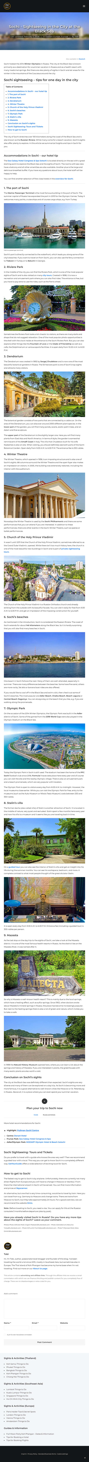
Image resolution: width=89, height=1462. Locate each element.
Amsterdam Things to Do (18, 1421)
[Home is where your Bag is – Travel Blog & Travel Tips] (44, 6)
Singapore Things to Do (17, 1396)
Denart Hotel (20, 1136)
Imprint (24, 1454)
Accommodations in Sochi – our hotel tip (27, 91)
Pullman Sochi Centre (28, 1130)
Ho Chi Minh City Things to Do (20, 1399)
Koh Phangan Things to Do (18, 1373)
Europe (64, 37)
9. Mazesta (13, 120)
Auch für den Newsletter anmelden (19, 1335)
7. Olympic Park (15, 114)
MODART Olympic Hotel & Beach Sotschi (45, 1142)
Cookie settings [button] (62, 1454)
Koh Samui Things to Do (17, 1364)
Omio (29, 1203)
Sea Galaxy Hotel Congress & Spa (35, 1139)
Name (7, 1323)
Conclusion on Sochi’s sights (21, 123)
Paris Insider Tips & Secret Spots (20, 1412)
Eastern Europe (53, 37)
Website (64, 1323)
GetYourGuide (15, 1164)
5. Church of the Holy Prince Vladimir (25, 107)
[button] (84, 6)
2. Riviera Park (14, 98)
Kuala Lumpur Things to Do (19, 1393)
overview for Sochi (64, 179)
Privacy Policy (32, 1454)
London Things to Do (16, 1415)
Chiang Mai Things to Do (17, 1377)
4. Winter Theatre (16, 104)
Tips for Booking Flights (17, 1440)
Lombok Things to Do (16, 1389)
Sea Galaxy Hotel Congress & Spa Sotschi (27, 161)
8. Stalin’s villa (14, 117)
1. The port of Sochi (17, 94)
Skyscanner (21, 1188)
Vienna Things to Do (15, 1418)
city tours (47, 275)
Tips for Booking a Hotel (17, 1437)
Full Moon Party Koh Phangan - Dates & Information (30, 1434)
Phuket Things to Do (15, 1367)
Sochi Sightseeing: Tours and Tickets (25, 126)
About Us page (40, 1268)
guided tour (14, 867)
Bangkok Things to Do (16, 1370)
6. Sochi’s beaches (16, 110)
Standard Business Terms (47, 1454)
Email (35, 1323)
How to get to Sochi (17, 130)
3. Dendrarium (14, 101)
